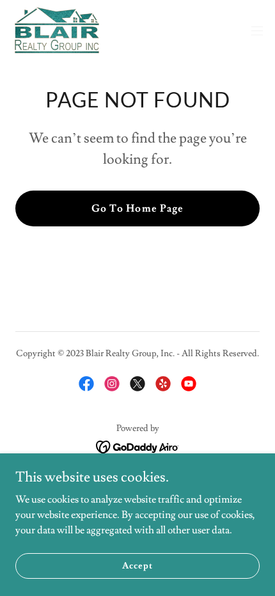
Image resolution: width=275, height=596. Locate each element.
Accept (137, 565)
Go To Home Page (137, 208)
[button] (257, 30)
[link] (57, 30)
